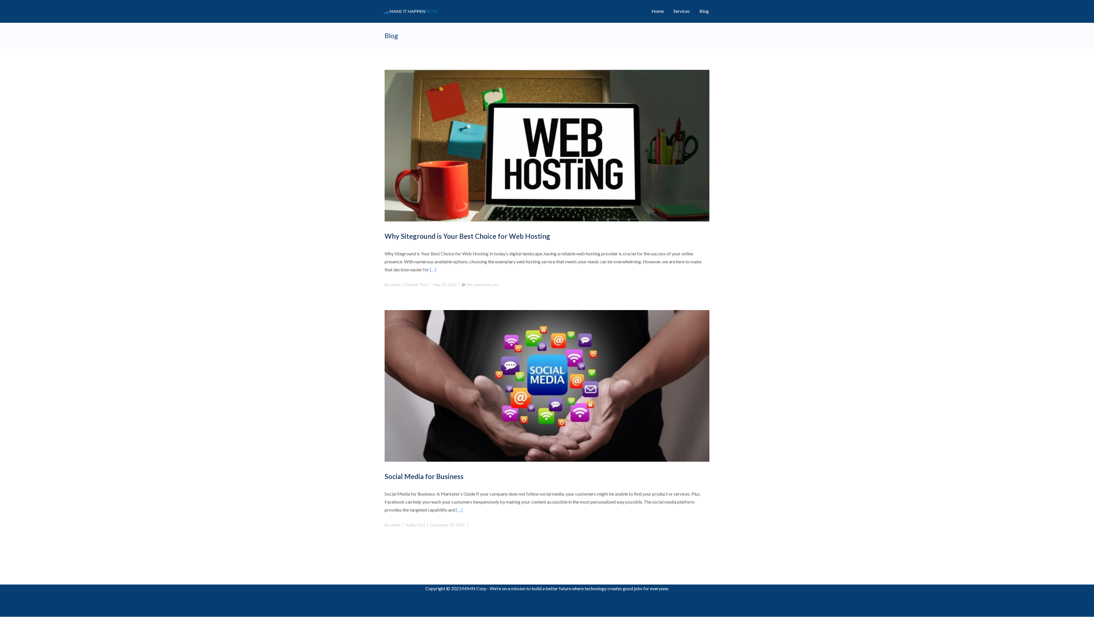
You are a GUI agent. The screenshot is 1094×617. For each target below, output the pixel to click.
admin (395, 284)
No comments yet (483, 284)
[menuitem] (658, 11)
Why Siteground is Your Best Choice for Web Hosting (467, 236)
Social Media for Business (424, 476)
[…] (433, 269)
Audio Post (415, 524)
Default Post (416, 284)
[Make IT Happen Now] (412, 11)
